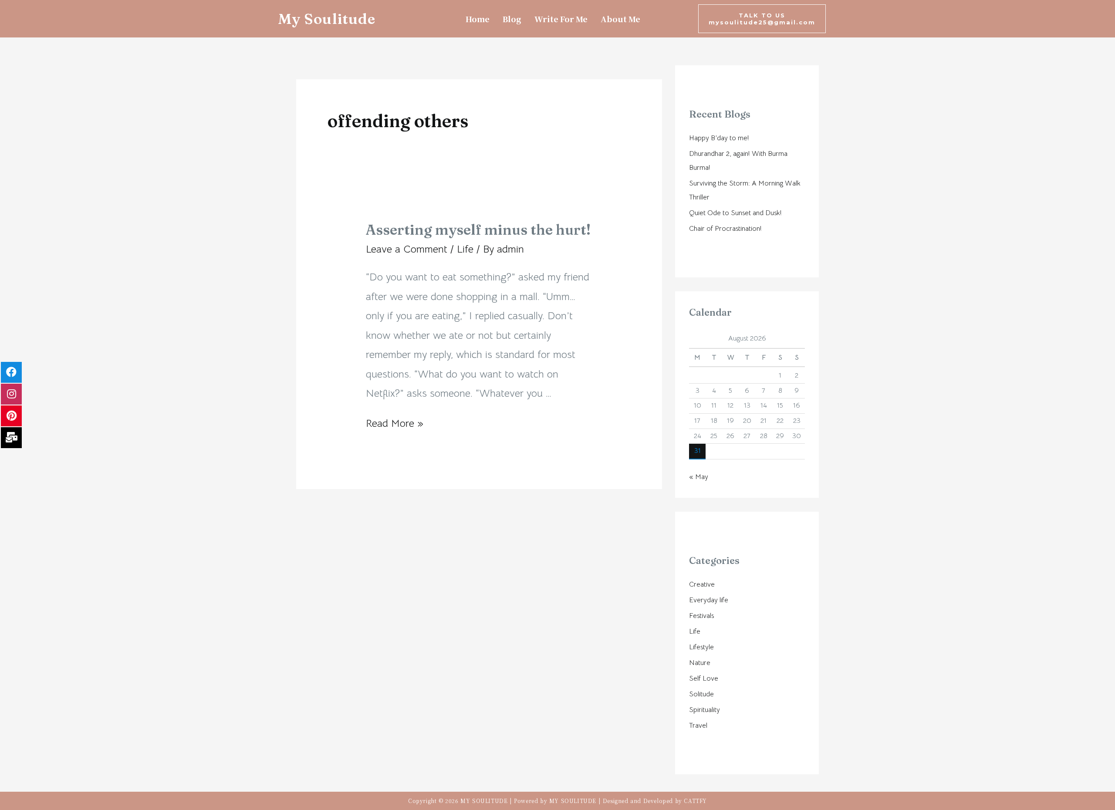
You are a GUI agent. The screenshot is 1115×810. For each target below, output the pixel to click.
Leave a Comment (406, 249)
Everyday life (708, 600)
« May (698, 476)
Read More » (394, 423)
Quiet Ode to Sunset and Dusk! (735, 213)
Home (478, 18)
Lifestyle (701, 647)
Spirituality (704, 709)
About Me (620, 18)
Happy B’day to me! (719, 138)
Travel (698, 725)
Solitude (701, 694)
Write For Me (561, 18)
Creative (702, 584)
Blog (512, 18)
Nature (699, 662)
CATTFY (695, 800)
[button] (762, 18)
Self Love (703, 678)
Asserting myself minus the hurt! (478, 229)
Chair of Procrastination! (725, 228)
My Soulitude (326, 18)
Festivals (701, 615)
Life (465, 249)
